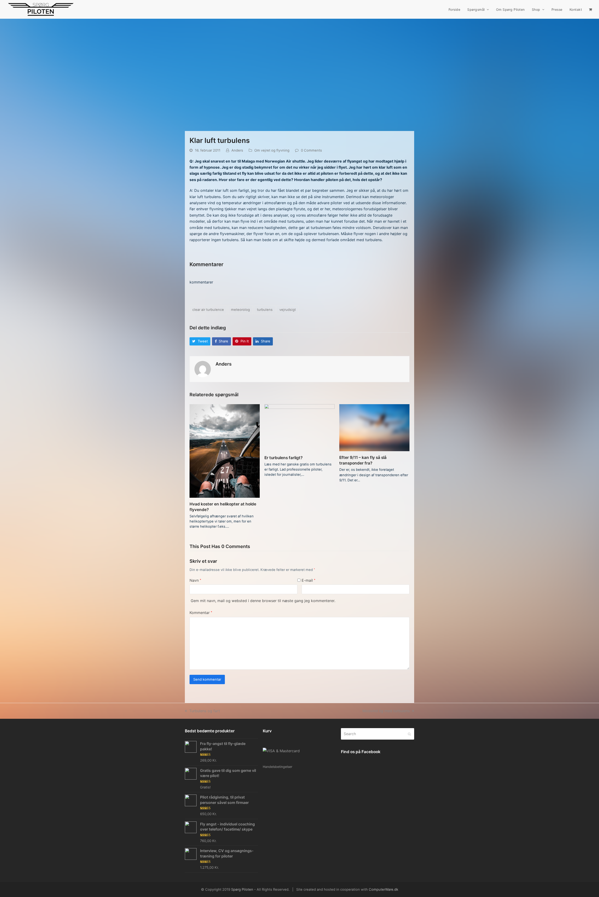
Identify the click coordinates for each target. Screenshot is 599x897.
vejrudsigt (287, 310)
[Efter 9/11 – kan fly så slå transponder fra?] (374, 427)
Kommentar (201, 612)
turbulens (265, 310)
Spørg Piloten (242, 889)
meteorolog (240, 310)
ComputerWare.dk (383, 889)
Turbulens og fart (204, 710)
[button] (590, 9)
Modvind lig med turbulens (386, 710)
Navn (195, 580)
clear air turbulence (208, 310)
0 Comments (311, 150)
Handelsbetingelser (277, 767)
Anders (237, 150)
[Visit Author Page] (202, 369)
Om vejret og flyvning (271, 150)
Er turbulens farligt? (283, 457)
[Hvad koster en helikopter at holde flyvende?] (225, 450)
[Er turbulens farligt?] (299, 427)
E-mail (308, 580)
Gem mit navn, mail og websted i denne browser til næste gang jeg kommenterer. (263, 600)
